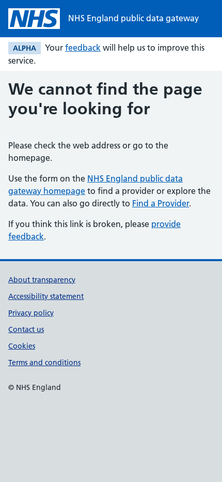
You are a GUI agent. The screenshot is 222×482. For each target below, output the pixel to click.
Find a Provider (160, 203)
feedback (83, 47)
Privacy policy (31, 313)
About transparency (41, 279)
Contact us (26, 329)
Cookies (21, 346)
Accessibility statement (46, 296)
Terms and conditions (44, 362)
